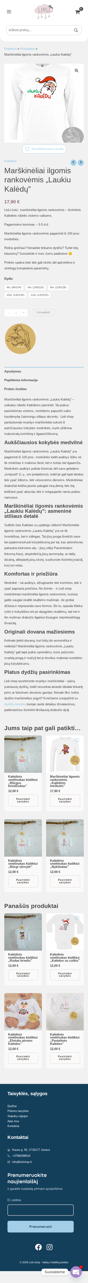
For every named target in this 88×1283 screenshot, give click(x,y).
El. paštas (14, 1200)
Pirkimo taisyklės (18, 1111)
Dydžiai (12, 1106)
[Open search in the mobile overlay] (44, 30)
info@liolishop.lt (22, 1162)
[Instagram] (49, 1247)
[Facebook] (38, 1247)
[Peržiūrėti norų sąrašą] (35, 740)
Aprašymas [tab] (12, 371)
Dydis (8, 278)
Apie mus (13, 1121)
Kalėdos (10, 161)
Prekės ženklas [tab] (15, 389)
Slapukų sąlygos (17, 1116)
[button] (77, 70)
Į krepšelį (43, 312)
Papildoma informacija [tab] (21, 380)
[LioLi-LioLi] (20, 339)
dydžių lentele (14, 704)
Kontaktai (13, 1126)
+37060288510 (21, 1155)
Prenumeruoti (40, 1226)
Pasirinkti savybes (23, 800)
